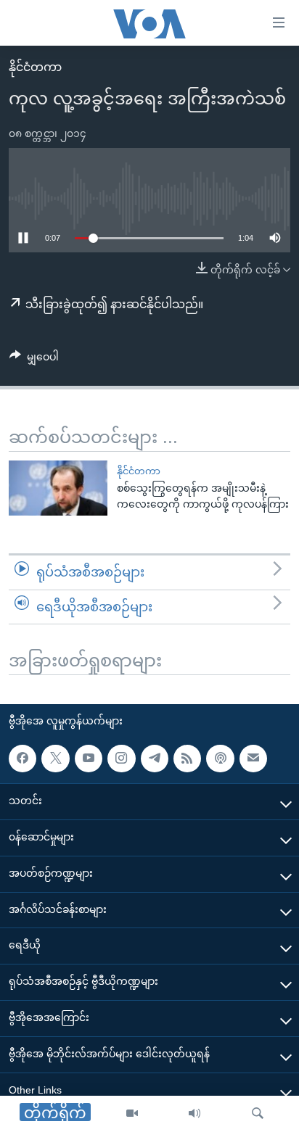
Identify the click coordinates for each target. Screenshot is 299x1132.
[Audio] (194, 1114)
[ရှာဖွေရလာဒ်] (257, 1114)
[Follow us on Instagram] (121, 758)
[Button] (34, 359)
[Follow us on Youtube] (88, 758)
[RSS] (187, 758)
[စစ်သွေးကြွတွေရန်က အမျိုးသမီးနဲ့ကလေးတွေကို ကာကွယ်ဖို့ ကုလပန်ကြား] (58, 488)
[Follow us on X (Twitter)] (55, 758)
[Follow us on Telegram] (154, 758)
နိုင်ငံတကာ (35, 67)
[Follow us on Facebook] (22, 758)
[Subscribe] (253, 758)
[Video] (132, 1114)
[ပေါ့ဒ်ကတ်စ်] (220, 758)
